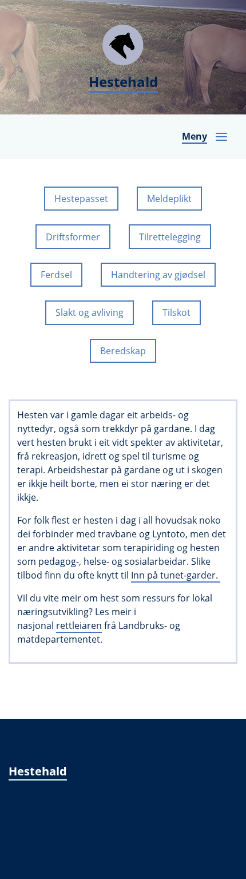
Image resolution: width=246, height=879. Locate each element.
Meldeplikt (169, 198)
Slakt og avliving (89, 312)
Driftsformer (73, 237)
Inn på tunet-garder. (175, 575)
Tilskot (176, 312)
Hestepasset (81, 198)
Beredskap (123, 351)
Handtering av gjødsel (158, 274)
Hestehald (38, 771)
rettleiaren (79, 625)
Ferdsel (56, 274)
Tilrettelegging (170, 237)
